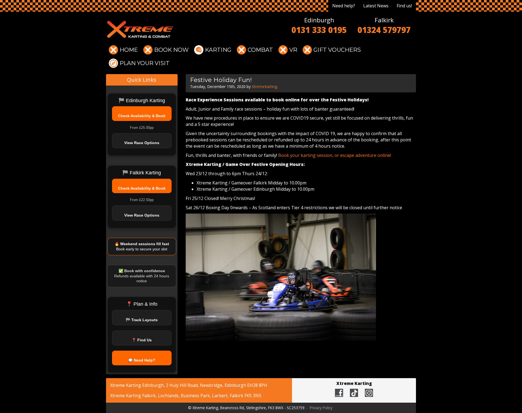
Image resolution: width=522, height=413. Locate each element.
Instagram (369, 393)
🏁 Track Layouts (142, 320)
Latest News (376, 6)
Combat (260, 49)
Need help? (343, 6)
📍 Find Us (142, 340)
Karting (218, 49)
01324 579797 (384, 30)
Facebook (339, 393)
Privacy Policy (321, 407)
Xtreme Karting (140, 29)
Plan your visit (145, 63)
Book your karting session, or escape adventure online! (334, 155)
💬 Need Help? (141, 360)
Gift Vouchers (337, 49)
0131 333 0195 (319, 30)
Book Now (171, 49)
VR (293, 49)
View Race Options (141, 143)
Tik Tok (354, 393)
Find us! (404, 6)
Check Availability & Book (142, 116)
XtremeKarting (264, 86)
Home (129, 49)
